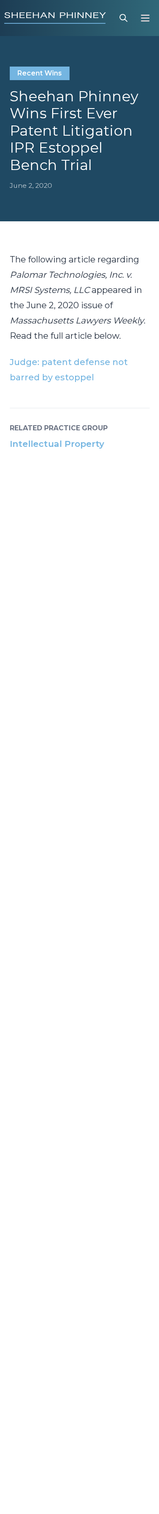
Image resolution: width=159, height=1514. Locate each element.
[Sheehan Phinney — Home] (55, 17)
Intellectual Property (57, 443)
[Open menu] (145, 18)
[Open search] (123, 18)
